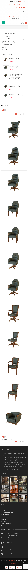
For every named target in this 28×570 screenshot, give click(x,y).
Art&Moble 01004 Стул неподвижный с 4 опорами (15, 59)
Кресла (4, 47)
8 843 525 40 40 (10, 539)
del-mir (7, 546)
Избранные (4, 510)
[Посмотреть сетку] (3, 437)
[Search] (21, 23)
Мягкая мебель (6, 44)
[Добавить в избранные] (17, 124)
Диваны (4, 46)
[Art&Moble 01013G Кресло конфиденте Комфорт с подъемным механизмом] (6, 86)
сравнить (13, 124)
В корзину (10, 150)
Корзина (3, 517)
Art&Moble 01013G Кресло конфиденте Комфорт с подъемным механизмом (15, 86)
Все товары (5, 36)
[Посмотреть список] (5, 437)
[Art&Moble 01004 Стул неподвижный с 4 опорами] (6, 60)
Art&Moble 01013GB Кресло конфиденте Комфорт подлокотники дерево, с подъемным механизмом (15, 76)
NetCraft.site (14, 563)
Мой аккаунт (4, 521)
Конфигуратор (5, 514)
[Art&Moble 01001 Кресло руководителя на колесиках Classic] (6, 95)
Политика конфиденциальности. (10, 562)
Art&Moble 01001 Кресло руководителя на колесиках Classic (17, 95)
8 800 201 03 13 (10, 537)
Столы (4, 49)
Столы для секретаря (7, 43)
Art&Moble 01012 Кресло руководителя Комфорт (14, 67)
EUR (24, 11)
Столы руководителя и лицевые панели (12, 39)
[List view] (5, 110)
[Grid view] (3, 110)
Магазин (3, 519)
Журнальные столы (7, 41)
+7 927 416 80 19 (10, 549)
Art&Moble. (12, 560)
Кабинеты (4, 38)
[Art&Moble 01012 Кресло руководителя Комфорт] (6, 67)
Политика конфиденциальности (9, 526)
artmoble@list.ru (10, 542)
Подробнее (10, 124)
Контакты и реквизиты (7, 512)
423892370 (9, 553)
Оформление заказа (6, 523)
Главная (2, 27)
